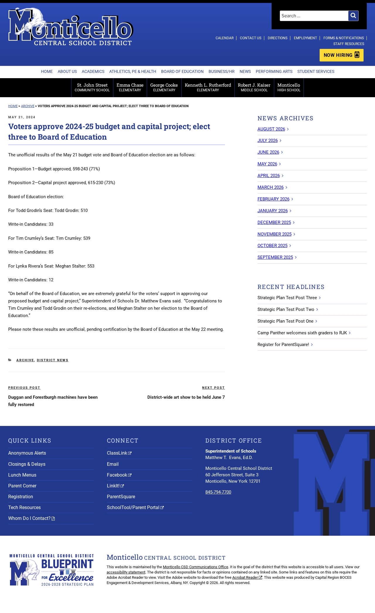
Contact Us (250, 38)
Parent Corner (22, 486)
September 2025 (275, 257)
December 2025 (274, 222)
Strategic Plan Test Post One (285, 321)
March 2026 (271, 187)
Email (113, 464)
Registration (20, 496)
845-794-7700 (218, 492)
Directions (277, 38)
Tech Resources (24, 507)
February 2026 (273, 199)
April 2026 (269, 175)
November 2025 (275, 234)
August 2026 (271, 129)
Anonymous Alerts (27, 453)
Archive (25, 360)
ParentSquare (121, 496)
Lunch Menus (22, 475)
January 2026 (273, 210)
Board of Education (182, 71)
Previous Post (24, 388)
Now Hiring (338, 55)
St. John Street (92, 87)
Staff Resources (348, 44)
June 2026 (268, 152)
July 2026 (268, 140)
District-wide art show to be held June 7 (186, 397)
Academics (93, 71)
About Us (67, 71)
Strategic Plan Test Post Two (286, 309)
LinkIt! (113, 486)
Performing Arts (274, 71)
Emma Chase (130, 87)
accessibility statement (126, 572)
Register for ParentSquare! (283, 344)
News (245, 71)
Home (47, 71)
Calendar (224, 38)
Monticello (288, 87)
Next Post (213, 388)
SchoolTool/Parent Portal (133, 507)
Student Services (315, 71)
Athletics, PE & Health (132, 71)
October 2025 (272, 245)
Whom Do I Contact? (29, 518)
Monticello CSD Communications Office (195, 567)
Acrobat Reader (245, 577)
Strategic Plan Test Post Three (287, 297)
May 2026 (267, 164)
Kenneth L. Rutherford (208, 87)
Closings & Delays (26, 464)
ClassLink (117, 453)
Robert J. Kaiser (254, 87)
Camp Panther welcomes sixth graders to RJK (302, 332)
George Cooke (164, 87)
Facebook (117, 475)
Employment (305, 38)
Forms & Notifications (343, 38)
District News (53, 360)
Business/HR (222, 71)
